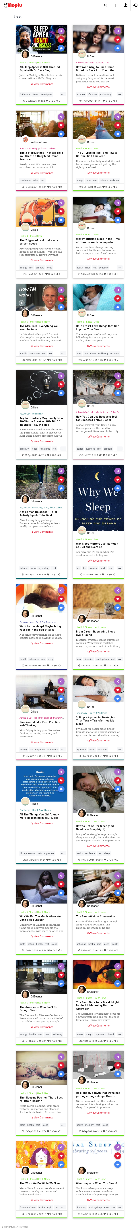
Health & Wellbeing (98, 713)
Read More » (42, 39)
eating (31, 944)
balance (24, 568)
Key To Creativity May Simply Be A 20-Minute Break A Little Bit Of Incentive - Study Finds (41, 421)
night (49, 1207)
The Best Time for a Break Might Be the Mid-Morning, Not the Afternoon (97, 1006)
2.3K (44, 756)
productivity (105, 94)
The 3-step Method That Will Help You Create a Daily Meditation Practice (41, 156)
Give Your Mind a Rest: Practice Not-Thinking (40, 723)
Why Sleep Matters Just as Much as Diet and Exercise (97, 545)
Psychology (25, 413)
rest (43, 180)
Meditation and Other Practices (111, 412)
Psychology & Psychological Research (50, 507)
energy (80, 180)
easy (79, 353)
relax (35, 180)
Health (23, 353)
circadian (88, 659)
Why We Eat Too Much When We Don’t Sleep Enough (40, 918)
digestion (49, 853)
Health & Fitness (28, 62)
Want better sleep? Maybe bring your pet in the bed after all (40, 628)
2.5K (100, 859)
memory (89, 1125)
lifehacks (92, 94)
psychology (44, 568)
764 (101, 274)
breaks (80, 1034)
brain (79, 659)
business (90, 448)
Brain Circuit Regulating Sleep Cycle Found (95, 633)
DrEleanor (36, 56)
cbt (31, 749)
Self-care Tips (102, 62)
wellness (114, 180)
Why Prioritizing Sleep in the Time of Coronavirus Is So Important (98, 240)
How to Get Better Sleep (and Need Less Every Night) (95, 827)
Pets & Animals (27, 622)
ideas (34, 448)
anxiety (23, 749)
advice (80, 448)
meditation (25, 180)
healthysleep (102, 659)
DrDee (90, 56)
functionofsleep (28, 1207)
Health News (43, 62)
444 (99, 100)
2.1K (43, 455)
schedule (103, 267)
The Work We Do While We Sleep (40, 1183)
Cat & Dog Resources (46, 622)
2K (44, 859)
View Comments (43, 84)
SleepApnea (46, 94)
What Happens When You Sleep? (96, 1183)
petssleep (34, 659)
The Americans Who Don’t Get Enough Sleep (39, 1008)
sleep (49, 267)
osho (33, 568)
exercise (93, 568)
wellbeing (103, 353)
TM (50, 353)
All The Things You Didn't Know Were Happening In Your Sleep (39, 816)
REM (106, 1207)
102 (43, 100)
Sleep (35, 94)
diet (84, 568)
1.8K (44, 186)
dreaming (81, 1207)
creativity (24, 448)
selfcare (104, 180)
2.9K (43, 665)
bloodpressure (27, 853)
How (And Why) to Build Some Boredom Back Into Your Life (95, 68)
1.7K (100, 756)
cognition (40, 749)
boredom (81, 94)
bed (78, 568)
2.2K (99, 186)
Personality (37, 413)
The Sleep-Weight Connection (95, 916)
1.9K (100, 950)
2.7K (44, 1131)
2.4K (100, 665)
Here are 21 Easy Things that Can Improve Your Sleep (97, 327)
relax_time (45, 448)
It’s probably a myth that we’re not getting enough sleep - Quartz (98, 1094)
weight (115, 944)
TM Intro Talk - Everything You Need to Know (39, 327)
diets (22, 944)
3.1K (99, 1131)
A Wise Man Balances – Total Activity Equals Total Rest (38, 513)
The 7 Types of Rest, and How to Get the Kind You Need (96, 154)
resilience (90, 853)
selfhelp (108, 448)
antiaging (81, 944)
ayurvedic (81, 749)
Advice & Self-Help (85, 62)
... (63, 94)
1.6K (43, 359)
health (80, 267)
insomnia (102, 749)
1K (43, 274)
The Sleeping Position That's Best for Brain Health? (41, 1099)
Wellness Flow (39, 142)
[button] (106, 5)
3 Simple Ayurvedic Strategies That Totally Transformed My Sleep (95, 721)
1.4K (99, 455)
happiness (52, 749)
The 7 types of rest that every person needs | (39, 241)
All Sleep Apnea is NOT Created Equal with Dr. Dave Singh (40, 68)
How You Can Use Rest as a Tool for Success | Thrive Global (96, 418)
